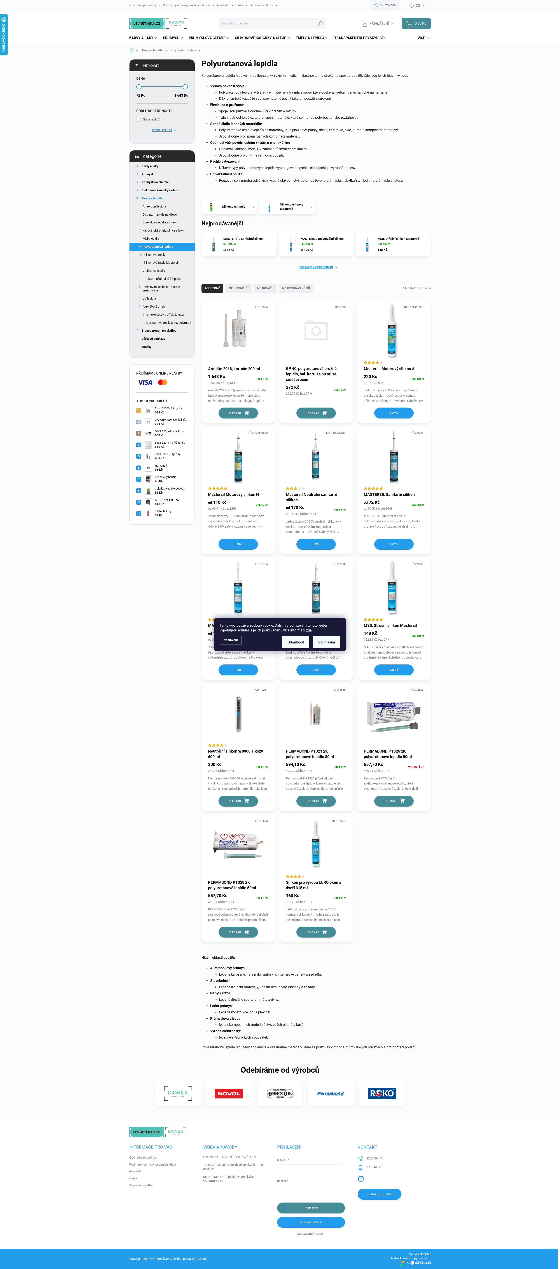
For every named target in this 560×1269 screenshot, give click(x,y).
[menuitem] (143, 38)
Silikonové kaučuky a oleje (160, 190)
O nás (239, 5)
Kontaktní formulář (379, 1194)
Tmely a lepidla (152, 198)
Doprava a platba (261, 5)
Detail (394, 413)
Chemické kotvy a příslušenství (163, 314)
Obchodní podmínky (142, 5)
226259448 (374, 1158)
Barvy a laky (150, 166)
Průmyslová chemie (155, 182)
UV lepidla (149, 298)
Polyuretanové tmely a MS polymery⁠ (167, 322)
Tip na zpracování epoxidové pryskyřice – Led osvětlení (233, 1167)
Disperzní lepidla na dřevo (160, 214)
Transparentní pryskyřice (159, 330)
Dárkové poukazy (153, 338)
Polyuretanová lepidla (158, 246)
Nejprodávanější (296, 288)
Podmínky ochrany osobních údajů (186, 5)
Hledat (320, 23)
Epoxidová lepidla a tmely (160, 222)
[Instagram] (361, 1178)
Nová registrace (311, 1222)
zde (309, 630)
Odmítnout (295, 642)
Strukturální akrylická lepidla (162, 279)
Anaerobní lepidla (154, 206)
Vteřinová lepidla (154, 270)
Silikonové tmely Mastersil (161, 262)
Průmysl (147, 174)
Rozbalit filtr (162, 130)
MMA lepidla (151, 238)
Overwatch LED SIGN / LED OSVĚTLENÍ (230, 1157)
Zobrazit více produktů (316, 267)
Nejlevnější (238, 288)
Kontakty (222, 5)
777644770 (374, 1167)
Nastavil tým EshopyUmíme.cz (410, 1258)
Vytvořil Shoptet (420, 1254)
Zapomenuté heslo (310, 1234)
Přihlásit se (311, 1208)
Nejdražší (265, 288)
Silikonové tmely (154, 254)
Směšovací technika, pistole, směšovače (161, 288)
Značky (146, 347)
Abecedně (212, 288)
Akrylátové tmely (154, 306)
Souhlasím (326, 642)
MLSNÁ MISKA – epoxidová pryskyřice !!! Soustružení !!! (230, 1179)
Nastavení (231, 640)
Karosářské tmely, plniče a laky (163, 230)
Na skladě (153, 119)
